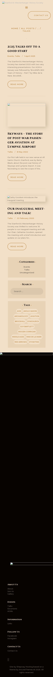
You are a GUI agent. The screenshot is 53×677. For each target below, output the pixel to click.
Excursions (12, 609)
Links (9, 623)
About (10, 589)
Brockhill (20, 321)
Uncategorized (27, 272)
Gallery (10, 594)
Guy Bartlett (27, 326)
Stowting (34, 342)
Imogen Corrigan (27, 332)
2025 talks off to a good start (23, 48)
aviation (34, 316)
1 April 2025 (29, 56)
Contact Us (12, 651)
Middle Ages (18, 337)
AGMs (10, 611)
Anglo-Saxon (30, 311)
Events (10, 56)
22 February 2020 (25, 218)
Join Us (10, 591)
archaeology (21, 316)
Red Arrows (21, 342)
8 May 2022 (22, 152)
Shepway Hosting (25, 667)
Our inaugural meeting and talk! (26, 211)
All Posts (28, 28)
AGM (19, 311)
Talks (17, 56)
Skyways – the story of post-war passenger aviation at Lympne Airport (25, 140)
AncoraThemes (26, 669)
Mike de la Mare (34, 337)
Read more (17, 84)
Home (14, 28)
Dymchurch (33, 321)
